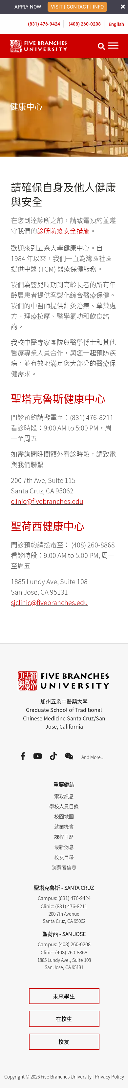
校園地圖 (64, 816)
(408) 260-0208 (85, 24)
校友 (64, 1041)
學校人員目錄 (64, 806)
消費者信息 (64, 867)
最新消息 (64, 846)
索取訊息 (64, 795)
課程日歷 (64, 836)
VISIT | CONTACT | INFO (77, 7)
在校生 (64, 1018)
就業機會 (64, 826)
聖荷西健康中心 (47, 525)
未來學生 (64, 996)
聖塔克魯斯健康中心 (58, 398)
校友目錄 (64, 856)
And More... (93, 757)
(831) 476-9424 (44, 24)
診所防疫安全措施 (63, 231)
